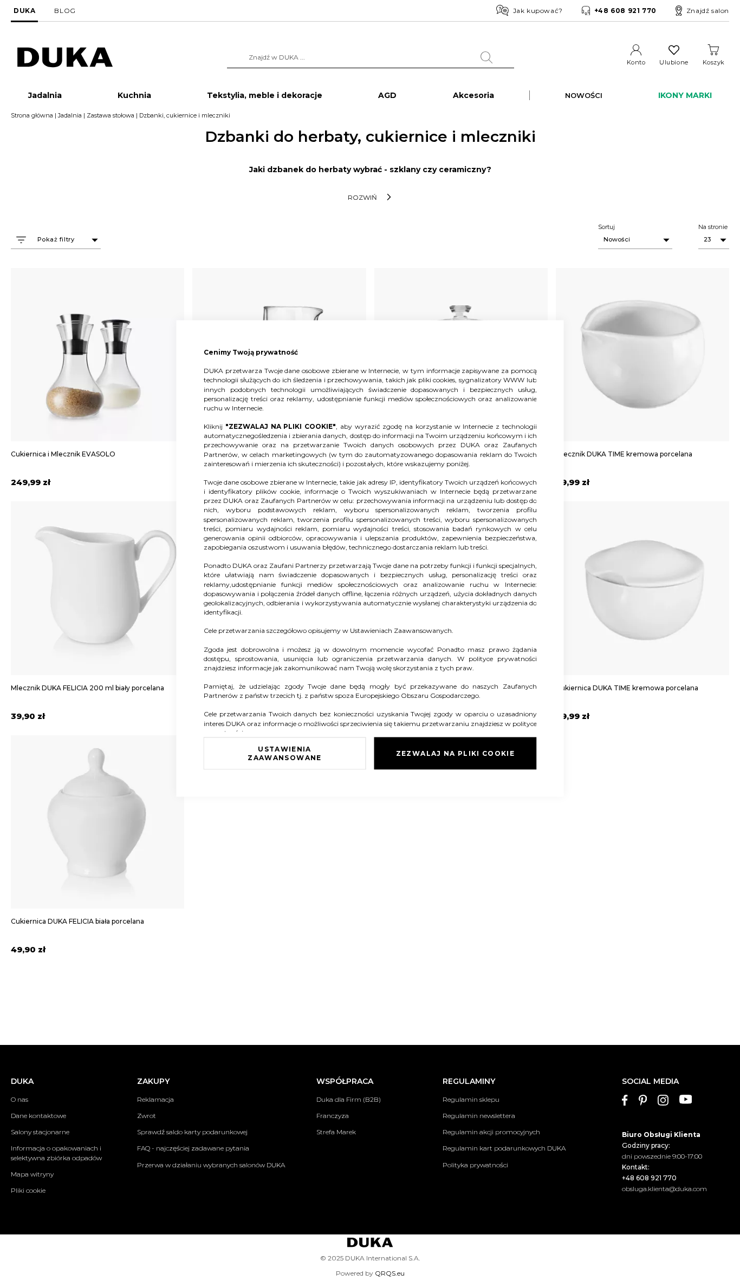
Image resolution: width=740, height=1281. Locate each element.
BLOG (64, 10)
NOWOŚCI (583, 95)
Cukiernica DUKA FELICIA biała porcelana (77, 921)
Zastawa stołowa (110, 115)
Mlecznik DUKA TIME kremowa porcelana (624, 454)
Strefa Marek (336, 1132)
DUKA (24, 10)
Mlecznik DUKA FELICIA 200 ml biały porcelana (87, 688)
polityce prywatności (503, 658)
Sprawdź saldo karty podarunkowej (192, 1132)
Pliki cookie (28, 1190)
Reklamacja (155, 1099)
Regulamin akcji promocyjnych (491, 1132)
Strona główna (32, 115)
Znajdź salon (707, 10)
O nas (19, 1099)
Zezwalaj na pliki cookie (455, 753)
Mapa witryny (32, 1174)
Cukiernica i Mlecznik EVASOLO (63, 454)
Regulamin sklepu (471, 1099)
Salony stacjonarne (40, 1132)
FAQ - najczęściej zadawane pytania (193, 1148)
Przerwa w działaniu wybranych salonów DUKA (211, 1165)
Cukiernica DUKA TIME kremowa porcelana (627, 688)
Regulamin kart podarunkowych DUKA (504, 1148)
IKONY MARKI (685, 95)
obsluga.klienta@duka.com (664, 1189)
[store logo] (65, 57)
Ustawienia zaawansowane (284, 752)
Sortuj (606, 227)
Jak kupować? (538, 10)
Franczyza (332, 1116)
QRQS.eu (390, 1273)
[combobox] (370, 57)
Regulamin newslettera (479, 1116)
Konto (636, 62)
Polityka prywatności (475, 1165)
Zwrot (146, 1116)
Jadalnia (70, 115)
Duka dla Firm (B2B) (348, 1099)
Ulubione (673, 62)
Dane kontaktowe (38, 1116)
